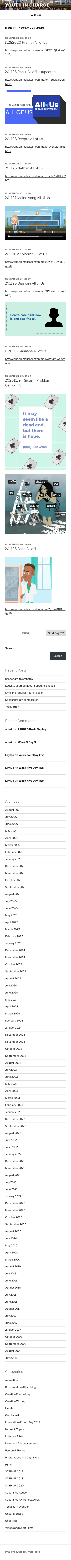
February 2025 (14, 936)
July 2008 (11, 1357)
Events (9, 1408)
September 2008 (15, 1343)
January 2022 (13, 1154)
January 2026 (13, 859)
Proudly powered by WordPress (22, 1551)
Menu (37, 14)
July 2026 (11, 816)
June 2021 (11, 1189)
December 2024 (15, 950)
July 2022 (11, 1140)
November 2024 (15, 957)
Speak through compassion (21, 699)
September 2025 (15, 887)
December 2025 (15, 866)
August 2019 (13, 1266)
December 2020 (15, 1203)
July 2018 (11, 1294)
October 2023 (13, 1048)
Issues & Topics (14, 1429)
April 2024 (11, 1006)
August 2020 (13, 1231)
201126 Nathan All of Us (24, 168)
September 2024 (15, 971)
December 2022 (15, 1119)
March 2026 (12, 845)
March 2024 (12, 1013)
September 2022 (15, 1126)
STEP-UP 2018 (14, 1478)
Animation (11, 1380)
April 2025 (11, 922)
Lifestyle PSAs (14, 1436)
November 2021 (15, 1168)
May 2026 (11, 830)
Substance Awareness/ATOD (22, 1499)
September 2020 (15, 1224)
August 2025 (13, 894)
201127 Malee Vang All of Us (27, 198)
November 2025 (15, 873)
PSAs (8, 1464)
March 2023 (12, 1098)
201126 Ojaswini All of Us (25, 283)
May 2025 (11, 915)
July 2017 (10, 1315)
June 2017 (11, 1322)
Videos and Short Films (19, 1527)
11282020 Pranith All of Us (26, 42)
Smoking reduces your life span (24, 692)
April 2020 (11, 1252)
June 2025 (11, 908)
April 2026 (11, 838)
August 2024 (13, 978)
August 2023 (13, 1062)
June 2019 (11, 1280)
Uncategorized (14, 1513)
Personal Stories (15, 1450)
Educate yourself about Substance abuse (30, 685)
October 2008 (13, 1336)
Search (9, 648)
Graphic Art (12, 1415)
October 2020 (13, 1217)
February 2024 (14, 1020)
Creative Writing (15, 1401)
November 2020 (15, 1210)
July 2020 (11, 1238)
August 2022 (13, 1133)
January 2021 (13, 1196)
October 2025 (13, 880)
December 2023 (15, 1034)
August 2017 (13, 1308)
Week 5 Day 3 (27, 742)
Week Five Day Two (31, 767)
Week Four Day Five (31, 755)
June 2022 (11, 1147)
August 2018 (13, 1287)
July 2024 (11, 985)
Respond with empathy (19, 678)
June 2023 (11, 1076)
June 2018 (11, 1301)
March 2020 (12, 1259)
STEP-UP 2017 (14, 1471)
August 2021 (13, 1175)
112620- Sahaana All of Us (25, 351)
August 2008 (13, 1350)
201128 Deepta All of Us (24, 139)
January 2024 (13, 1027)
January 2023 (13, 1112)
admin (9, 729)
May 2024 (11, 999)
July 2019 (11, 1273)
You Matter (12, 706)
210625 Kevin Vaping (32, 729)
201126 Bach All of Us (22, 549)
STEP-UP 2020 (14, 1485)
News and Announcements (21, 1443)
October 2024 (13, 964)
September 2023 (15, 1055)
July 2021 (10, 1182)
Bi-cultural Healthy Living (20, 1387)
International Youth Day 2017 (22, 1422)
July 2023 (11, 1069)
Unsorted (11, 1520)
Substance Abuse (16, 1492)
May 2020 (11, 1245)
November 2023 (15, 1041)
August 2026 (13, 810)
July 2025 (11, 901)
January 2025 (13, 943)
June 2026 (11, 823)
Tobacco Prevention (17, 1506)
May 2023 (11, 1083)
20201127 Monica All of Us (26, 254)
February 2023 (14, 1105)
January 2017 (13, 1329)
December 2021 (15, 1161)
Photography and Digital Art (22, 1457)
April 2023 (11, 1090)
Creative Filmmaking (18, 1394)
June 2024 (11, 992)
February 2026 (14, 852)
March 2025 (12, 929)
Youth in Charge (27, 5)
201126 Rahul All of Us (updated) (31, 72)
